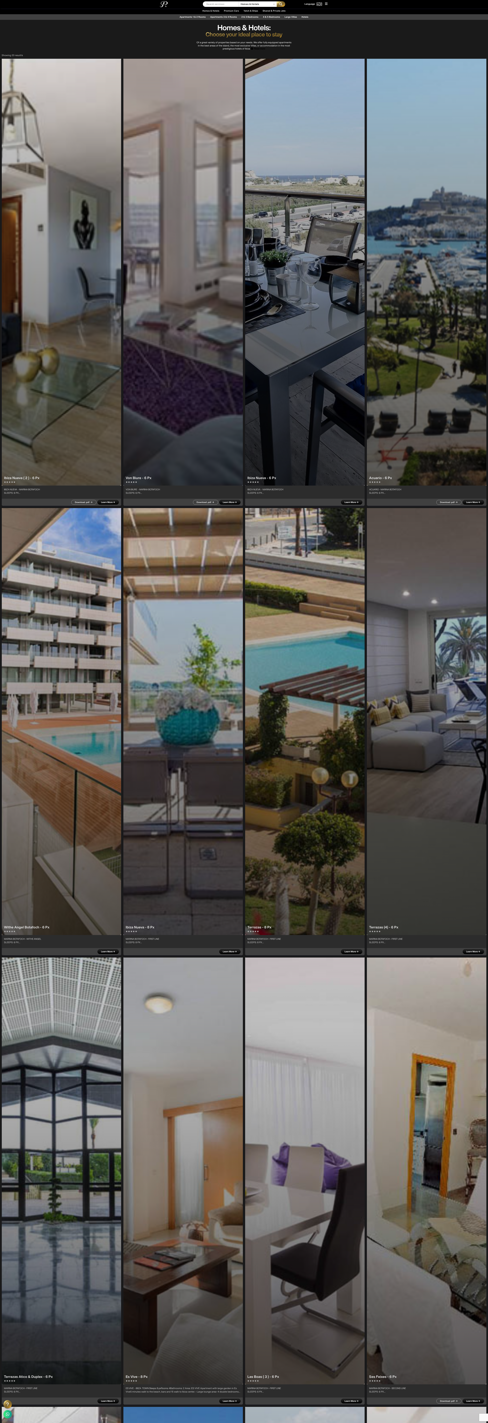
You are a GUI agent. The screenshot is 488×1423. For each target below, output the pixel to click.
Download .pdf (82, 502)
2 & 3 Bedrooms (249, 17)
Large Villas (291, 17)
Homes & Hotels (210, 11)
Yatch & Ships (250, 11)
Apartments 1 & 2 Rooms (193, 17)
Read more (259, 49)
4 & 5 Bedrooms (271, 17)
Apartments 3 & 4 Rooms (223, 17)
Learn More (107, 502)
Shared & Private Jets (274, 11)
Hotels (305, 17)
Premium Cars (231, 11)
